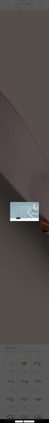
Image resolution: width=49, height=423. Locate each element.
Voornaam (17, 213)
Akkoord (19, 421)
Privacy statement (29, 421)
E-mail (23, 213)
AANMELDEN (18, 218)
